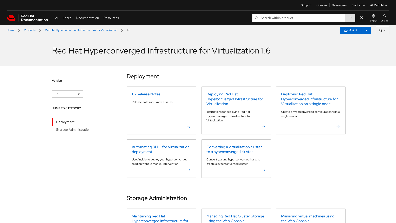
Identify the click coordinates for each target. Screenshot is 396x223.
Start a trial (358, 5)
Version (57, 80)
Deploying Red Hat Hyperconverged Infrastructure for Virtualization (234, 99)
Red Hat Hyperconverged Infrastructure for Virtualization (81, 30)
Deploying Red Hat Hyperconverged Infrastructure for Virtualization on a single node (309, 99)
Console (321, 5)
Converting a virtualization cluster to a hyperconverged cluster (234, 149)
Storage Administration (73, 129)
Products (29, 30)
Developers (339, 5)
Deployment (65, 122)
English (373, 20)
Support (306, 5)
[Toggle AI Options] (366, 30)
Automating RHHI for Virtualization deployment (161, 149)
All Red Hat (377, 5)
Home (10, 30)
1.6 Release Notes (146, 94)
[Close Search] (361, 18)
